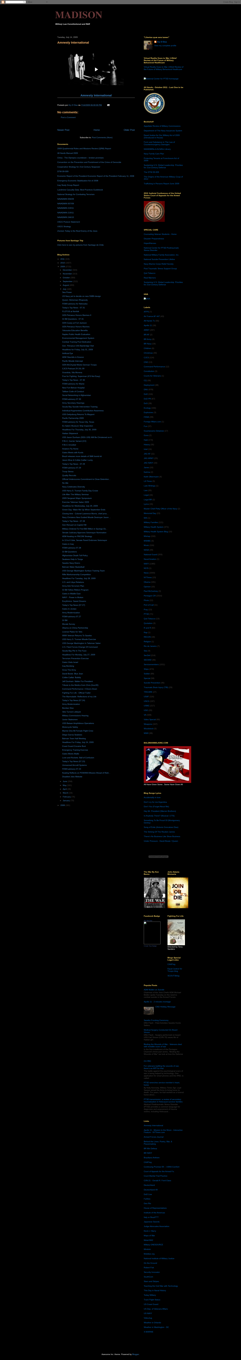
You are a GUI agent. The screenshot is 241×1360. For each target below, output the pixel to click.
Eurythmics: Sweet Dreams (74, 601)
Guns (146, 435)
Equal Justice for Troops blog (175, 970)
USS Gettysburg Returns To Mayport (78, 414)
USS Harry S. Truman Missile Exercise (79, 639)
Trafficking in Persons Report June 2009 (161, 183)
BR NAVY (148, 1153)
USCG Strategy (64, 226)
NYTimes (148, 577)
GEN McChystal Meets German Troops (79, 365)
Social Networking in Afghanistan (76, 395)
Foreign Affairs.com (152, 422)
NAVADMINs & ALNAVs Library (157, 149)
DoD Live (148, 1194)
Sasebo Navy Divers (71, 563)
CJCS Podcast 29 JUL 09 (73, 368)
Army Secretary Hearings (73, 403)
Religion (147, 641)
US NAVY (148, 1313)
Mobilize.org (149, 1254)
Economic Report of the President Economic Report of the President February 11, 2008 (95, 176)
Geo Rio (147, 1203)
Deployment (149, 385)
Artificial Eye (67, 353)
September (68, 281)
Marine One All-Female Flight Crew (77, 731)
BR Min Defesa (150, 1148)
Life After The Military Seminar (75, 494)
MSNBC (147, 541)
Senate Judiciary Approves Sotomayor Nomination (84, 532)
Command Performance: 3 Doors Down (79, 689)
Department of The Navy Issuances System (163, 131)
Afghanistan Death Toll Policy (75, 555)
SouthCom (148, 1277)
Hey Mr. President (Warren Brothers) (160, 811)
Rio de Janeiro (150, 646)
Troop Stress (67, 471)
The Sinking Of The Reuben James (159, 832)
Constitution (149, 371)
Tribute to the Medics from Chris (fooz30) (80, 685)
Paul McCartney (151, 591)
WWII (146, 733)
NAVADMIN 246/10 (65, 217)
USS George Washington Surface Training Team (83, 571)
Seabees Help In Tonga (72, 559)
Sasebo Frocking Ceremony (156, 1020)
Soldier (147, 674)
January (66, 800)
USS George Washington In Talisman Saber (81, 643)
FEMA (146, 417)
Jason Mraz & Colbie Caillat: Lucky (77, 460)
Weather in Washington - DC (156, 1327)
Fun (145, 426)
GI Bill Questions (69, 552)
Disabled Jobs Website (72, 776)
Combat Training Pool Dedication (76, 342)
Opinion (147, 586)
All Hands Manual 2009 (67, 153)
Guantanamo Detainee (154, 431)
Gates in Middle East (71, 593)
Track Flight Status (152, 1300)
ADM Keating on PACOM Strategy (77, 536)
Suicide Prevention (152, 683)
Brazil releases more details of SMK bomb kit (82, 456)
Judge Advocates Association (156, 1226)
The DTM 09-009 (151, 172)
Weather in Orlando (152, 1322)
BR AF (146, 334)
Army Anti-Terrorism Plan (73, 586)
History (147, 444)
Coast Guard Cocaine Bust (74, 746)
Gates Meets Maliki (70, 754)
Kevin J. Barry (150, 1231)
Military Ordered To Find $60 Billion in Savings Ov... (84, 529)
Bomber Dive (68, 708)
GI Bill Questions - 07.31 (73, 319)
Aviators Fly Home (70, 449)
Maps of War (149, 1235)
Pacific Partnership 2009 (73, 418)
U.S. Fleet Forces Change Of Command (80, 647)
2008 (62, 805)
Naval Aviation (150, 559)
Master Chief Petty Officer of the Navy (160, 509)
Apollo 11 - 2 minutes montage (157, 1002)
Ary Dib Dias (148, 920)
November (68, 274)
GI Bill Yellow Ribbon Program (75, 590)
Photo (146, 600)
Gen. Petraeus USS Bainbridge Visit (78, 346)
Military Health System (153, 527)
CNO (146, 362)
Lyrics (146, 504)
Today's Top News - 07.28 (73, 521)
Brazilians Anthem (152, 1157)
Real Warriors (150, 278)
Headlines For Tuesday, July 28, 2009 (79, 578)
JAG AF (147, 454)
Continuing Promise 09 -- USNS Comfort (161, 1167)
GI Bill (64, 620)
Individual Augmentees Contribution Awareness (83, 410)
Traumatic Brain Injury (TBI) (156, 687)
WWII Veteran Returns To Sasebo (77, 635)
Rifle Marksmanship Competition (76, 574)
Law (145, 490)
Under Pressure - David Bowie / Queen (161, 841)
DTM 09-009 (62, 171)
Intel (146, 449)
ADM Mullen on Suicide (154, 990)
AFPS (146, 312)
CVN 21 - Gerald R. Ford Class (157, 1180)
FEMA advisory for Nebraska (74, 304)
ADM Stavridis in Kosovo (73, 357)
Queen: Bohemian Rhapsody (75, 300)
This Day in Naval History (155, 1290)
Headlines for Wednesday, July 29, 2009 (80, 506)
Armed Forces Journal (153, 1137)
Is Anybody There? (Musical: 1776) (159, 816)
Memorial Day (150, 513)
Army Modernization (71, 612)
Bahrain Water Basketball (73, 567)
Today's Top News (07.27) (73, 605)
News (146, 573)
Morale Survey (68, 624)
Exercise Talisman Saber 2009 (75, 502)
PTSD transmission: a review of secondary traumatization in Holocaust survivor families (163, 1100)
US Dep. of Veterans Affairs (156, 1309)
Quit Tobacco (149, 273)
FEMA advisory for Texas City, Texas (78, 422)
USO (146, 710)
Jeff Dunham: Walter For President (77, 681)
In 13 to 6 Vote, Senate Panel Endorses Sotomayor (84, 540)
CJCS (146, 357)
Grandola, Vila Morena (72, 372)
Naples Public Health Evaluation (76, 334)
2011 (62, 259)
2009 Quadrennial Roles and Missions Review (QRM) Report (84, 148)
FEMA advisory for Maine (73, 384)
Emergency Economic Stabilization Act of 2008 (77, 181)
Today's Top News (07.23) (73, 761)
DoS (146, 403)
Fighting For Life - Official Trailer (76, 693)
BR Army (147, 339)
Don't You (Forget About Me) (156, 806)
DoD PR (147, 399)
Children (147, 348)
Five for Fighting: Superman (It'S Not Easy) (81, 376)
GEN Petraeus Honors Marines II (76, 315)
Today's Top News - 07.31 (73, 308)
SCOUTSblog (173, 976)
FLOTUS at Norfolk (70, 311)
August (66, 285)
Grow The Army (69, 670)
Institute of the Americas (154, 1212)
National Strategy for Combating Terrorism (76, 194)
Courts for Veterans (152, 376)
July (65, 289)
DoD (146, 394)
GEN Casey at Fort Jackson (74, 323)
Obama (147, 582)
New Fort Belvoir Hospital (73, 388)
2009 (62, 266)
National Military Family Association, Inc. (161, 255)
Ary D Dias (162, 42)
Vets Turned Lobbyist (71, 712)
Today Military (150, 1295)
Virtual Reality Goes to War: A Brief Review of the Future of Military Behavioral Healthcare (163, 68)
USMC (147, 706)
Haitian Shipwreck (70, 433)
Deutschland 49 (151, 1190)
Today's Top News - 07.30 (73, 380)
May (65, 785)
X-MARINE (148, 1332)
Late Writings (149, 486)
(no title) (147, 1061)
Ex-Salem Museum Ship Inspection (77, 426)
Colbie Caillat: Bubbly (71, 677)
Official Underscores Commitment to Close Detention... (86, 479)
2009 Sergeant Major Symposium (77, 498)
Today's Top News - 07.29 (73, 464)
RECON (147, 637)
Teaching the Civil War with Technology (161, 1286)
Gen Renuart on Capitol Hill (74, 525)
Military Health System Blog (156, 531)
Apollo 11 (148, 325)
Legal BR (148, 499)
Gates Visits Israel (70, 662)
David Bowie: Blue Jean (72, 674)
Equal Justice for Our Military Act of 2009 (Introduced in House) (162, 136)
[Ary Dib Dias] (152, 943)
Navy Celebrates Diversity (73, 487)
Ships (146, 669)
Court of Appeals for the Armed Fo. (159, 1171)
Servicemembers (151, 664)
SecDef (147, 655)
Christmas (148, 353)
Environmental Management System (78, 338)
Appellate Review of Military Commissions (162, 126)
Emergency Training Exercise (75, 750)
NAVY (146, 564)
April (65, 789)
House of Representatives (155, 1208)
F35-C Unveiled (69, 445)
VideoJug (148, 1318)
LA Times (148, 481)
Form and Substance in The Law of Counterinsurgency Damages (159, 143)
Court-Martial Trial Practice (155, 1176)
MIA (145, 518)
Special (147, 678)
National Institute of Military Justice (159, 1258)
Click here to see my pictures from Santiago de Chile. (80, 245)
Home (97, 130)
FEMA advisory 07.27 (71, 616)
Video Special (150, 719)
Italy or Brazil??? (151, 1217)
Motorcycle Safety (70, 727)
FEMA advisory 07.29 (71, 468)
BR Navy (147, 344)
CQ (145, 380)
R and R (147, 628)
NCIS (146, 568)
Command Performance (154, 366)
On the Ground (150, 1263)
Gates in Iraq (68, 544)
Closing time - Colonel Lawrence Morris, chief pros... (85, 513)
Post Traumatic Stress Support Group (160, 268)
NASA (146, 550)
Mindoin (147, 1249)
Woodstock (149, 728)
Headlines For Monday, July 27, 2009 (78, 655)
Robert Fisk (149, 1267)
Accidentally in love (152, 797)
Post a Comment (68, 117)
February (67, 797)
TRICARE (148, 692)
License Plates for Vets (72, 632)
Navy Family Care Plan (154, 154)
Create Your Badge (150, 946)
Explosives (148, 412)
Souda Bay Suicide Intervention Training (79, 407)
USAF (146, 696)
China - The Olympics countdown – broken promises (80, 158)
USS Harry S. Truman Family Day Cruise (80, 491)
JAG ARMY (149, 458)
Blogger (135, 1354)
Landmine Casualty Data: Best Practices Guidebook (80, 190)
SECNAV (147, 660)
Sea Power (67, 292)
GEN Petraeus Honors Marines (76, 327)
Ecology (147, 408)
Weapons (148, 724)
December (68, 270)
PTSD (146, 614)
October (66, 277)
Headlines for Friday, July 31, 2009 (77, 349)
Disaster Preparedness (154, 238)
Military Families (151, 522)
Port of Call (149, 605)
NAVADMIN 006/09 (65, 199)
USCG (146, 701)
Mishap (147, 536)
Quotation (148, 623)
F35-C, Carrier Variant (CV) (74, 441)
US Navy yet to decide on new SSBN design (81, 296)
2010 (62, 263)
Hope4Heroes (150, 243)
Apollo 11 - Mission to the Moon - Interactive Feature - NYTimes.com (163, 1131)
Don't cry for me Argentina (155, 802)
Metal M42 (148, 1240)
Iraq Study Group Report (68, 185)
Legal (146, 495)
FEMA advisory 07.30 (71, 399)
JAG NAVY (148, 463)
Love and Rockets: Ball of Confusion (78, 757)
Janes (146, 467)
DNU (146, 389)
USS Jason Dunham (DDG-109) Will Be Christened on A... (87, 437)
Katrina (147, 472)
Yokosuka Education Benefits (75, 330)
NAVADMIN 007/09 (65, 203)
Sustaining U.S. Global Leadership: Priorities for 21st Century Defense (163, 166)
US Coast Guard (151, 1304)
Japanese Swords (152, 1222)
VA (145, 715)
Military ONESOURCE (153, 1244)
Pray (146, 609)
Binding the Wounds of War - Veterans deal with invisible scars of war (163, 1045)
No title (65, 483)
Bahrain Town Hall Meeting (74, 738)
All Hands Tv (149, 321)
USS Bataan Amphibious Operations (78, 723)
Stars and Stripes (151, 1281)
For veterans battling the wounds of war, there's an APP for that (161, 1067)
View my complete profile (165, 45)
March (66, 793)
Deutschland (149, 1185)
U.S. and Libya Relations (73, 582)
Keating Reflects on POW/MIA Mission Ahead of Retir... (86, 773)
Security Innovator (152, 1272)
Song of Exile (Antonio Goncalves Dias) (161, 827)
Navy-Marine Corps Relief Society (158, 264)
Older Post (129, 130)
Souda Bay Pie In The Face (74, 651)
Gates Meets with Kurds (72, 452)
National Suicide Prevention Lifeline (159, 259)
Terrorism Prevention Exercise (75, 658)
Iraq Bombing (68, 666)
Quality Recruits (69, 475)
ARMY (146, 330)
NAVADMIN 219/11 (65, 208)
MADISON (78, 14)
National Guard (150, 554)
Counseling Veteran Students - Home (160, 234)
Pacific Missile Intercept (72, 361)
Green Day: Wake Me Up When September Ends (83, 510)
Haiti (146, 440)
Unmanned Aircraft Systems (74, 765)
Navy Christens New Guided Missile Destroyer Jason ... (86, 517)
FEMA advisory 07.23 (71, 769)
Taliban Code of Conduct (73, 391)
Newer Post (63, 130)
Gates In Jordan (69, 609)
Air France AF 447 (152, 316)
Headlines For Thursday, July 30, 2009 (79, 429)
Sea (145, 651)
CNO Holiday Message (165, 1007)
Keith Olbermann (151, 477)
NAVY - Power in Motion (72, 597)
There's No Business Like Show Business (162, 836)
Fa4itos (147, 1199)
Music (146, 545)
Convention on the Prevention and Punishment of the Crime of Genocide (89, 162)
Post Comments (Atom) (102, 137)
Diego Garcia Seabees (72, 735)
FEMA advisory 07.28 (71, 548)
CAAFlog (171, 964)
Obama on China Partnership (75, 628)
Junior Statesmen (70, 719)
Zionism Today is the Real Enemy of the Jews (77, 231)
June (65, 781)
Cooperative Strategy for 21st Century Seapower (78, 167)
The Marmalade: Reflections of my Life (79, 696)
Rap (145, 632)
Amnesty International (153, 1125)
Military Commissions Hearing (75, 715)
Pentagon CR (150, 596)
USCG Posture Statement (68, 222)
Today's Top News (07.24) (73, 700)
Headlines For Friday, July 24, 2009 (78, 742)
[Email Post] (108, 105)
